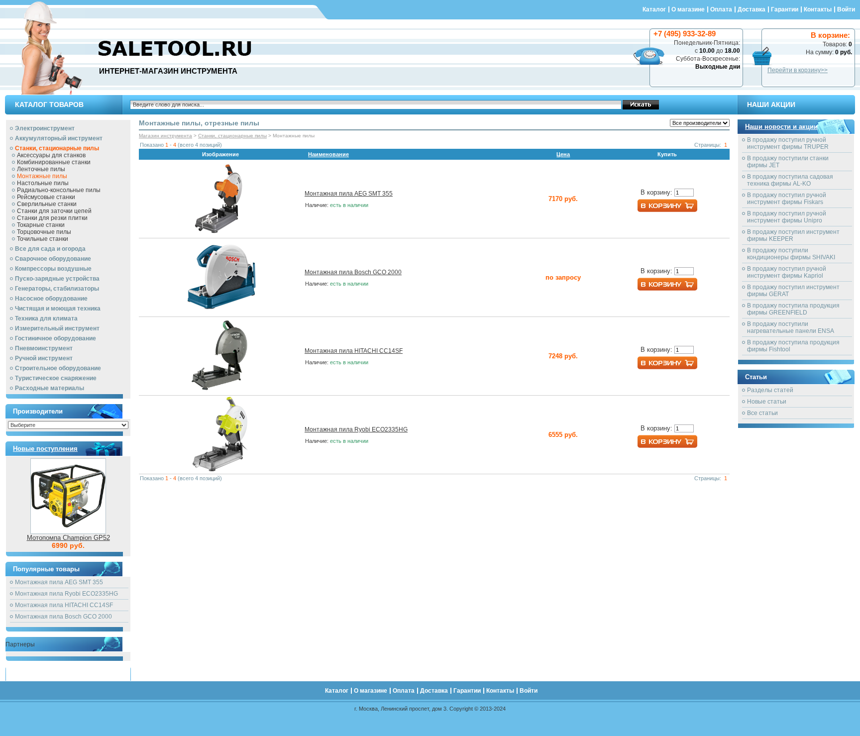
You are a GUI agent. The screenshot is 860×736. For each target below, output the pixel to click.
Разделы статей (770, 390)
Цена (563, 154)
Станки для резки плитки (52, 217)
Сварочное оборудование (53, 258)
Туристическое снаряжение (56, 378)
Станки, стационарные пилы (57, 148)
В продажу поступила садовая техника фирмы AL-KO (790, 180)
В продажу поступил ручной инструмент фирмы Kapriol (786, 272)
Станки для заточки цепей (54, 211)
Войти (846, 9)
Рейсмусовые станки (46, 197)
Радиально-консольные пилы (59, 190)
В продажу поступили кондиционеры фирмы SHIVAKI (791, 254)
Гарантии (784, 9)
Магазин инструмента (165, 135)
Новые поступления (45, 448)
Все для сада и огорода (50, 248)
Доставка (751, 9)
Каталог (654, 9)
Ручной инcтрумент (44, 358)
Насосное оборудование (51, 298)
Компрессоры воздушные (53, 268)
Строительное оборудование (58, 368)
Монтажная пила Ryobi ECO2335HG (66, 593)
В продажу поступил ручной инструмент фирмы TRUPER (788, 143)
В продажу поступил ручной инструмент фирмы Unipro (786, 217)
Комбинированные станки (54, 162)
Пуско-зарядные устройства (57, 278)
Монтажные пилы (42, 176)
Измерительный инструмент (57, 328)
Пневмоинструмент (44, 348)
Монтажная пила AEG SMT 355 (59, 582)
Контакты (818, 9)
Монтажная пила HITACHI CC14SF (64, 605)
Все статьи (762, 413)
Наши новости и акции (781, 126)
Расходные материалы (49, 388)
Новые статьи (766, 401)
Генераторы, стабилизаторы (57, 288)
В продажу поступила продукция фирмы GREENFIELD (793, 309)
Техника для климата (46, 318)
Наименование (328, 154)
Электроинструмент (45, 128)
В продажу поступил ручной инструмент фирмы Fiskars (786, 199)
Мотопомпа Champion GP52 (68, 537)
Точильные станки (42, 238)
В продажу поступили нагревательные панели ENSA (790, 327)
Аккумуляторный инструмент (59, 138)
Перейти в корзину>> (797, 70)
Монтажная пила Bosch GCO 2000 (63, 616)
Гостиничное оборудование (55, 338)
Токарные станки (41, 224)
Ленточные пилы (41, 169)
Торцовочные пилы (44, 231)
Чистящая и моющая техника (58, 308)
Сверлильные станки (47, 204)
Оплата (721, 9)
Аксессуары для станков (51, 155)
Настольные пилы (43, 183)
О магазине (688, 9)
